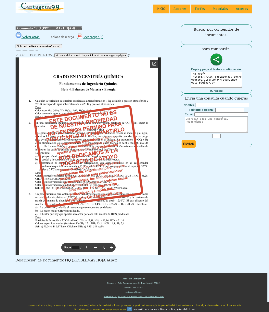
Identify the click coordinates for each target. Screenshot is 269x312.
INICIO (161, 8)
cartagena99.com (133, 292)
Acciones (179, 8)
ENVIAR (188, 144)
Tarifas (200, 8)
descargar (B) (93, 37)
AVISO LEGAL (110, 296)
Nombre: (190, 105)
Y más (191, 309)
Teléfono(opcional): (202, 109)
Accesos (242, 8)
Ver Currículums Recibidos (152, 296)
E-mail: (189, 114)
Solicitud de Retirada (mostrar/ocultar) (38, 46)
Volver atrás (30, 37)
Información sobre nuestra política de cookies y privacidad (160, 309)
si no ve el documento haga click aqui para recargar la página (91, 55)
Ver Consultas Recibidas (129, 296)
